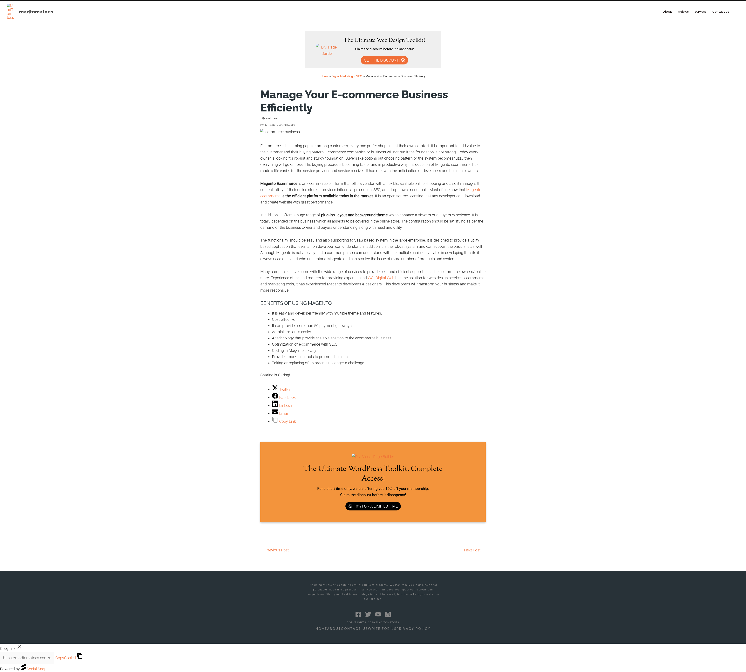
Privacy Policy (414, 628)
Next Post (474, 550)
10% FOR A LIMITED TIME (376, 506)
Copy (65, 657)
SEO (293, 124)
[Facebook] (358, 614)
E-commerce (283, 124)
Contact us (354, 628)
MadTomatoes (36, 12)
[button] (737, 11)
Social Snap (36, 669)
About (334, 628)
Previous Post (275, 550)
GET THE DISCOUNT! (382, 60)
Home (321, 628)
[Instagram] (388, 614)
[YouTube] (378, 614)
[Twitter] (368, 614)
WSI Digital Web (381, 278)
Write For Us (382, 628)
